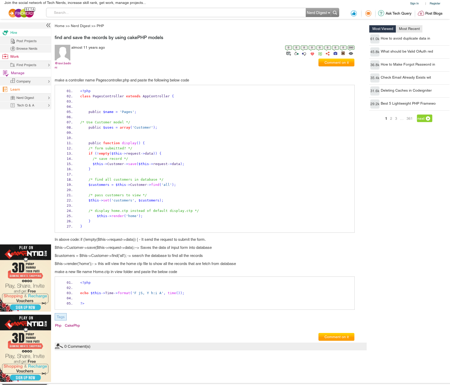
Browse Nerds (27, 49)
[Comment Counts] (319, 53)
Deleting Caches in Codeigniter (406, 90)
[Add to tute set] (288, 53)
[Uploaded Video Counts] (343, 53)
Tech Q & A (25, 105)
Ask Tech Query (398, 13)
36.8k (374, 65)
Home (60, 26)
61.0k (374, 39)
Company (23, 81)
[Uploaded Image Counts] (335, 53)
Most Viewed (382, 29)
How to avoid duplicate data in (405, 38)
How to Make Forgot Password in (408, 64)
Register (435, 3)
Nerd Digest (80, 26)
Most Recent (409, 29)
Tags (61, 317)
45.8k (374, 52)
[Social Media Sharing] (327, 53)
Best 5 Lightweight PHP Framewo (408, 103)
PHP (100, 26)
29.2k (374, 104)
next (420, 118)
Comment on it (336, 62)
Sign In (414, 3)
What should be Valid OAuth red (407, 51)
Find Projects (26, 65)
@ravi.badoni (63, 65)
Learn (15, 89)
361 (410, 118)
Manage (17, 73)
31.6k (374, 91)
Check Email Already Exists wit (406, 77)
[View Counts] (350, 53)
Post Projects (26, 41)
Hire (13, 32)
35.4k (374, 78)
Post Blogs (433, 13)
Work (14, 56)
